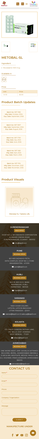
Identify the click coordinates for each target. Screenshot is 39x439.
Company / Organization (10, 398)
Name (4, 373)
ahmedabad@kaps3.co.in (21, 364)
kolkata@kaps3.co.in (21, 338)
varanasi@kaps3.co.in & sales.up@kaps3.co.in (20, 314)
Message (5, 406)
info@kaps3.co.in (21, 243)
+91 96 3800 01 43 (17, 4)
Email (4, 381)
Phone (4, 389)
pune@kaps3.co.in (20, 267)
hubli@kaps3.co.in (21, 290)
